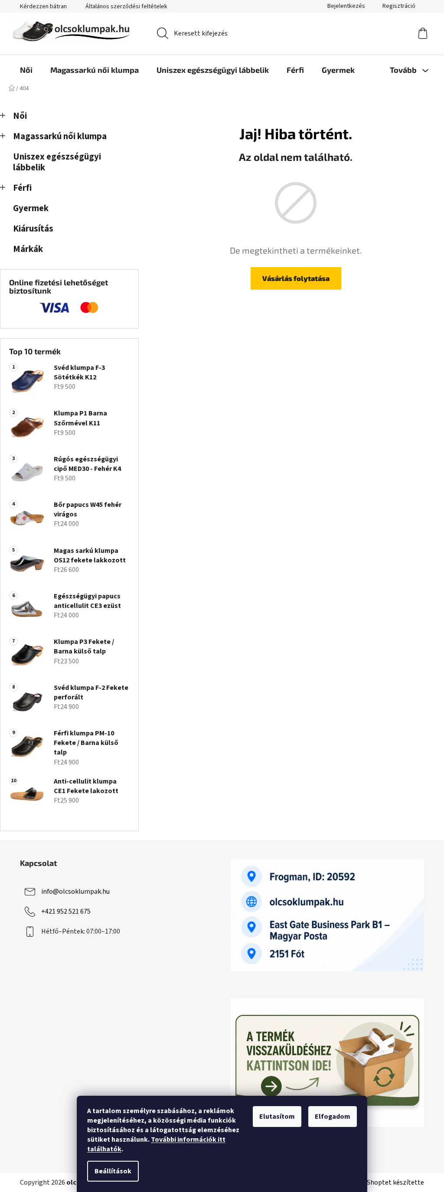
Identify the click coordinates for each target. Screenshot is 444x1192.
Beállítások (113, 1171)
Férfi (22, 188)
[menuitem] (26, 70)
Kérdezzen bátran (43, 6)
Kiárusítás (33, 228)
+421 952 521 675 (66, 911)
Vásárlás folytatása (296, 278)
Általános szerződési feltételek (126, 6)
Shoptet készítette (395, 1182)
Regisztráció (398, 6)
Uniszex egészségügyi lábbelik (57, 162)
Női (20, 116)
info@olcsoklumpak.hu (75, 891)
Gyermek (31, 208)
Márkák (28, 249)
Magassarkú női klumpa (60, 136)
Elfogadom (332, 1116)
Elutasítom (277, 1116)
